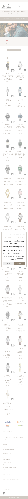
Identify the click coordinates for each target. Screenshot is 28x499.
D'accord (19, 263)
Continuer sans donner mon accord (16, 234)
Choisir (8, 263)
